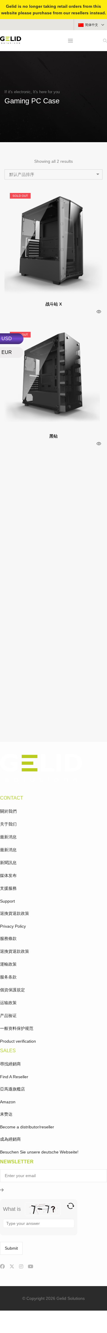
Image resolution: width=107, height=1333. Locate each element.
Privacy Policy (13, 926)
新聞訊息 (8, 862)
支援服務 (8, 888)
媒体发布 (8, 875)
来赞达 (6, 1114)
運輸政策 (8, 964)
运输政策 (8, 1002)
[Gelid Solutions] (10, 41)
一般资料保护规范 (16, 1028)
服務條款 (8, 938)
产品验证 (8, 1015)
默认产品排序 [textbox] (21, 174)
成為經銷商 (10, 1139)
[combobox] (53, 174)
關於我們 (8, 811)
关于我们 (8, 824)
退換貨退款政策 (14, 913)
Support (7, 901)
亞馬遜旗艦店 (12, 1089)
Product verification (18, 1041)
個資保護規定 (12, 989)
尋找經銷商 (10, 1064)
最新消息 (8, 837)
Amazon (7, 1101)
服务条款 (8, 977)
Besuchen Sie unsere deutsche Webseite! (39, 1152)
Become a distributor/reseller (27, 1127)
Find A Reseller (14, 1076)
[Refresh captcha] (70, 1206)
